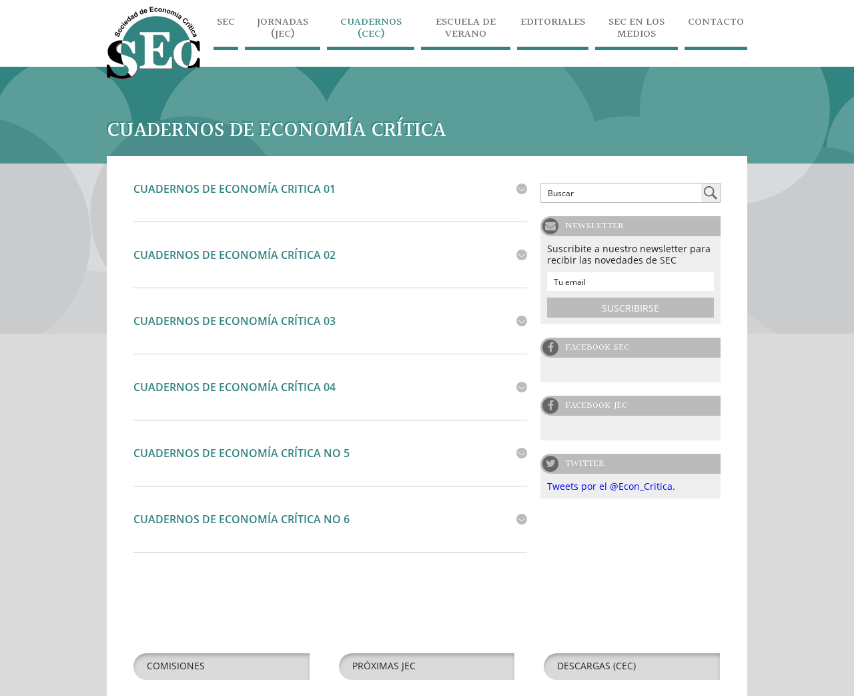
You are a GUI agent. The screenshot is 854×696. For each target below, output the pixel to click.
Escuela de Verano (466, 30)
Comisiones (176, 665)
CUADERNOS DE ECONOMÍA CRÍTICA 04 (234, 387)
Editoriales (552, 24)
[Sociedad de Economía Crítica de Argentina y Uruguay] (153, 83)
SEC (226, 24)
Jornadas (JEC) (282, 30)
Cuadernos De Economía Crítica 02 (234, 255)
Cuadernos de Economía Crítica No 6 (241, 519)
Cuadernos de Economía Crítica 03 (234, 321)
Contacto (716, 24)
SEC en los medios (636, 30)
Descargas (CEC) (596, 665)
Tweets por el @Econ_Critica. (611, 486)
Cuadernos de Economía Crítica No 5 (241, 453)
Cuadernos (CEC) (371, 30)
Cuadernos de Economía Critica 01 (234, 189)
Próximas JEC (384, 665)
